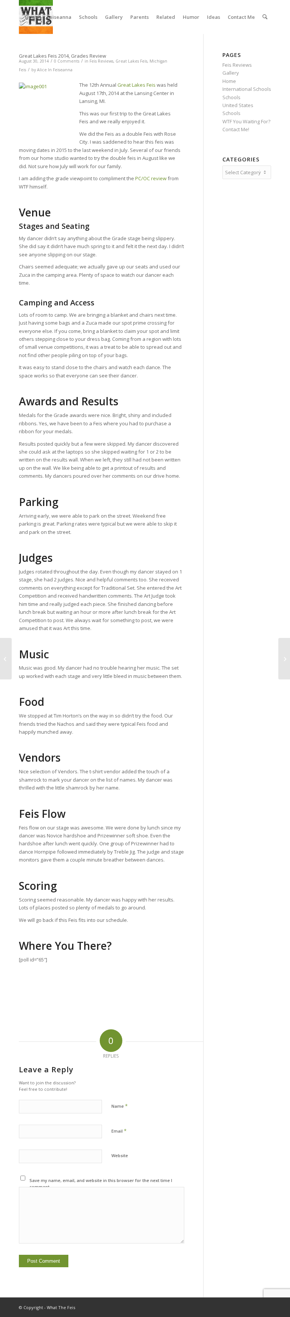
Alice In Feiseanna (54, 69)
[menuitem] (32, 17)
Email (118, 1130)
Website (119, 1155)
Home (229, 81)
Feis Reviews (101, 61)
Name (119, 1105)
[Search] (265, 17)
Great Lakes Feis (131, 61)
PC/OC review (151, 178)
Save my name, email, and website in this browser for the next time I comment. (100, 1183)
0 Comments (66, 61)
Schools (231, 97)
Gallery (230, 72)
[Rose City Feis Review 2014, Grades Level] (6, 658)
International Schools (246, 89)
